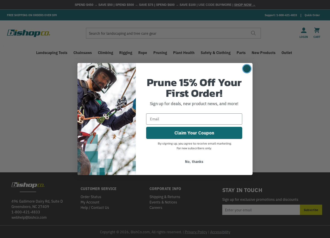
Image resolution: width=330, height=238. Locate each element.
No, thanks (194, 161)
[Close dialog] (247, 69)
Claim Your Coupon (194, 133)
